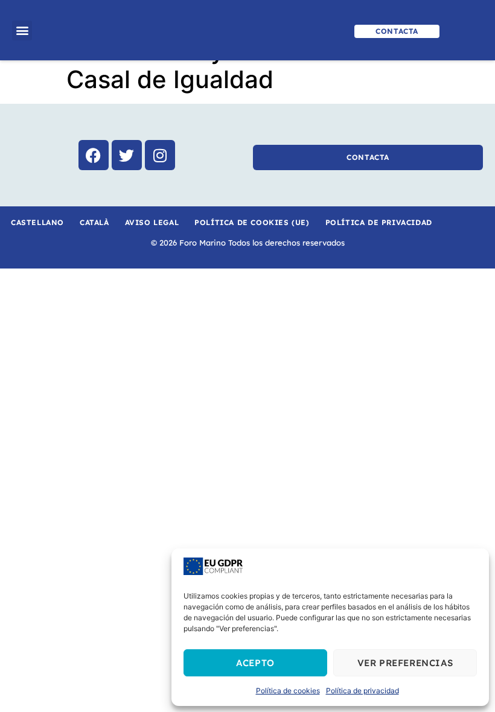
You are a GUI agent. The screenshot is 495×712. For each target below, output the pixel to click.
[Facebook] (93, 155)
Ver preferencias (405, 663)
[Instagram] (160, 155)
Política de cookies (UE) (251, 222)
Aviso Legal (152, 222)
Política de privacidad (362, 690)
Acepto (255, 663)
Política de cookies (288, 690)
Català (94, 222)
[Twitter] (127, 155)
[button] (22, 30)
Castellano (37, 222)
